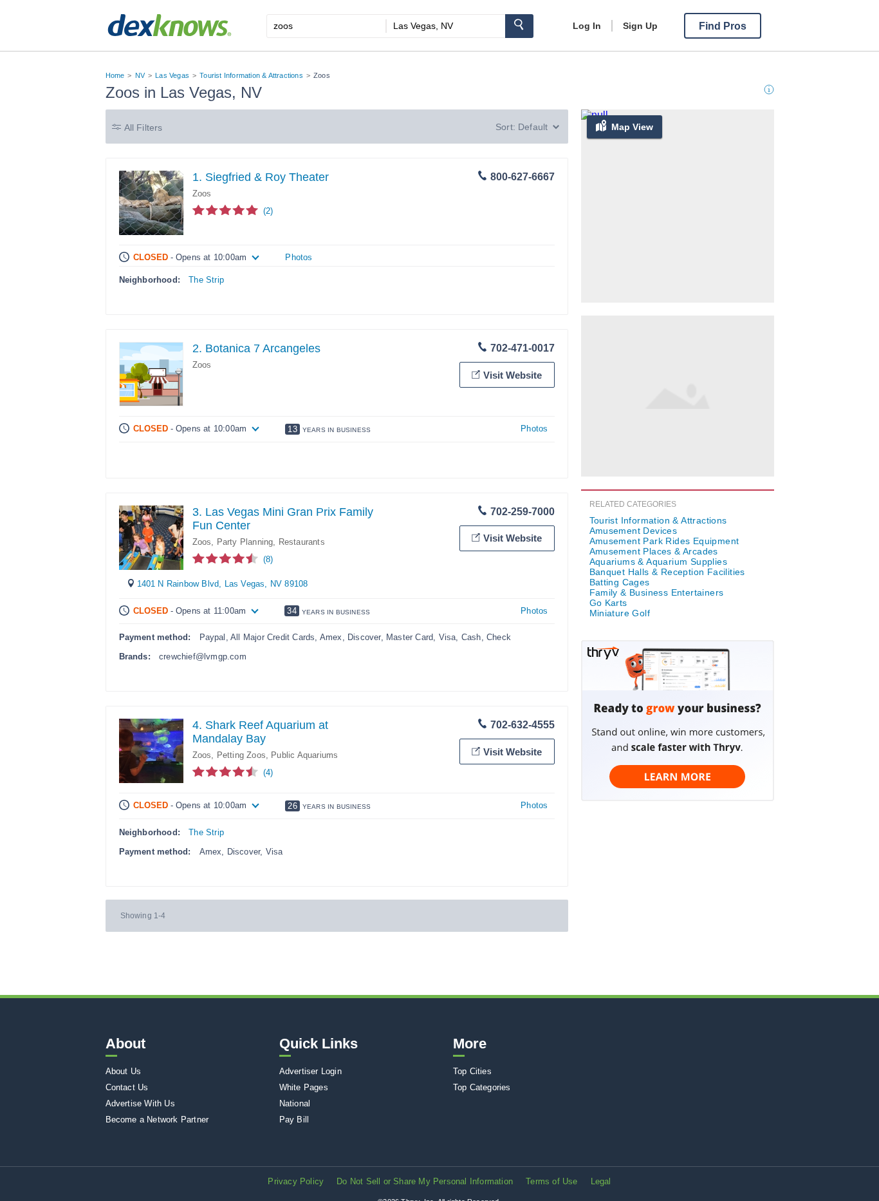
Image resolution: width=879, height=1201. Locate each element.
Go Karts (608, 603)
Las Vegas (172, 75)
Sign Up (640, 26)
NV (140, 75)
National (295, 1103)
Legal (601, 1181)
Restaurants (302, 542)
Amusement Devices (633, 530)
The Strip (206, 280)
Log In (587, 26)
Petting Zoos (241, 755)
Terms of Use (551, 1181)
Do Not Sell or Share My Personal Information (425, 1181)
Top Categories (482, 1087)
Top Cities (472, 1071)
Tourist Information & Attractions (251, 75)
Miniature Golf (620, 613)
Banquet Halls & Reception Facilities (667, 572)
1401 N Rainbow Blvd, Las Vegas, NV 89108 (222, 584)
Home (115, 75)
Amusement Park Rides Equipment (664, 541)
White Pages (303, 1087)
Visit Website (512, 375)
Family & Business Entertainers (656, 592)
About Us (124, 1071)
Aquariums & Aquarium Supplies (658, 561)
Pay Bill (294, 1119)
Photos (298, 257)
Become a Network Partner (157, 1119)
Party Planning (245, 542)
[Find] (519, 26)
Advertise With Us (140, 1103)
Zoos (202, 193)
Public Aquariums (304, 755)
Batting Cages (619, 582)
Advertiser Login (310, 1071)
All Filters (143, 127)
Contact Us (127, 1087)
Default (533, 127)
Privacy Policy (296, 1181)
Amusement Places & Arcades (653, 551)
